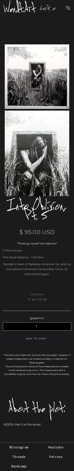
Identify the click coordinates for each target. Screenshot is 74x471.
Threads (19, 456)
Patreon (56, 456)
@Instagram (18, 447)
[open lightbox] (37, 76)
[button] (48, 8)
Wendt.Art (19, 8)
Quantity (37, 318)
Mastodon (56, 447)
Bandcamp (19, 466)
